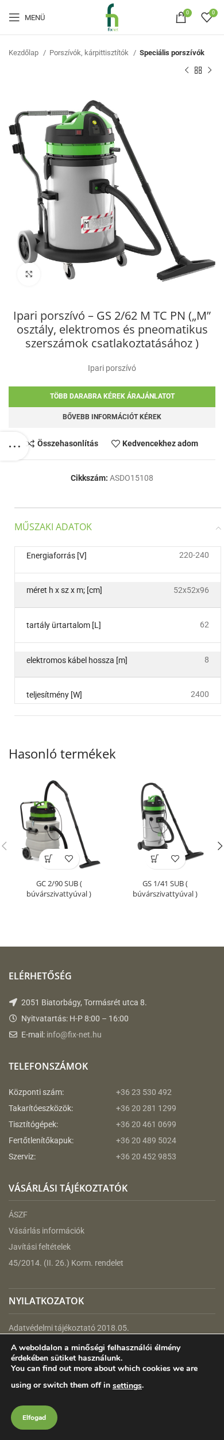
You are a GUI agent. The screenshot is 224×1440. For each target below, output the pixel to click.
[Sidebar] (14, 446)
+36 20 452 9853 (146, 1156)
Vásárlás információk (46, 1230)
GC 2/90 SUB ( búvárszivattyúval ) (58, 889)
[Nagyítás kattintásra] (28, 274)
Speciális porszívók (172, 52)
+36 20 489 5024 (146, 1140)
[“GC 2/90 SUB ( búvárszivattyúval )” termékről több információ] (49, 859)
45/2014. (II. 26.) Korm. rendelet (66, 1262)
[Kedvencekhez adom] (69, 859)
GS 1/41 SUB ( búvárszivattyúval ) (165, 889)
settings (127, 1385)
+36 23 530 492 (144, 1092)
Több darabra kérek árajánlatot (112, 396)
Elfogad (34, 1417)
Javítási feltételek (40, 1246)
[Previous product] (186, 70)
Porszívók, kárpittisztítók (89, 52)
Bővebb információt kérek (112, 417)
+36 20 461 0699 (146, 1124)
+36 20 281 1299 (146, 1108)
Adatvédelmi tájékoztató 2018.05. (69, 1327)
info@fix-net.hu (74, 1034)
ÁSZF (18, 1214)
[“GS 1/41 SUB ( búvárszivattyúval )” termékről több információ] (155, 859)
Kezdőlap (24, 52)
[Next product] (209, 70)
